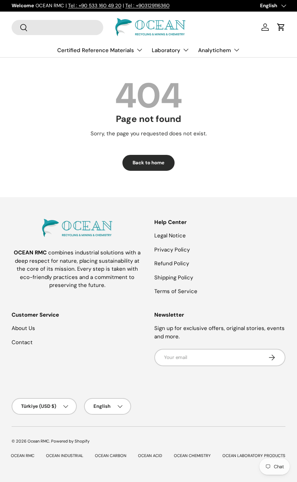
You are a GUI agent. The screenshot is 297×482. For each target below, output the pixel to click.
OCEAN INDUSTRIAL (64, 455)
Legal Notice (170, 235)
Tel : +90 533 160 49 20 (94, 6)
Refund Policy (171, 263)
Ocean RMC (38, 441)
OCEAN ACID (150, 455)
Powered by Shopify (70, 441)
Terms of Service (175, 291)
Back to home (148, 163)
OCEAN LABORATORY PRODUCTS (253, 455)
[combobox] (57, 27)
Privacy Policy (172, 249)
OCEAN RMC (22, 455)
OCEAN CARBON (110, 455)
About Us (23, 328)
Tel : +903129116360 (147, 6)
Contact (22, 342)
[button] (281, 27)
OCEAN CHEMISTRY (192, 455)
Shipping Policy (173, 277)
